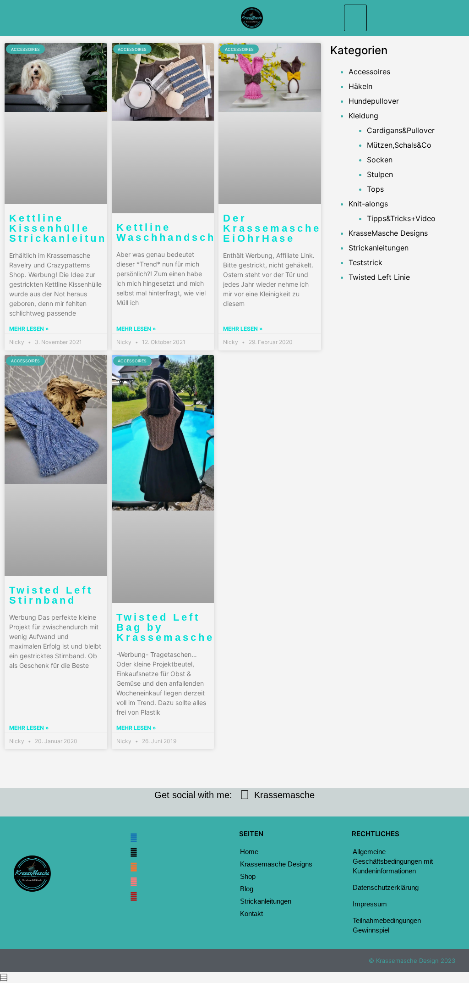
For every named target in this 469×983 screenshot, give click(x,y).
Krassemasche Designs (276, 864)
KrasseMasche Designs (388, 233)
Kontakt (251, 913)
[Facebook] (133, 837)
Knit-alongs (368, 203)
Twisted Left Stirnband (51, 595)
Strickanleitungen (379, 247)
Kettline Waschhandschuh (174, 232)
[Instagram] (133, 852)
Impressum (370, 904)
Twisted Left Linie (379, 277)
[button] (355, 18)
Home (249, 851)
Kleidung (363, 115)
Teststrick (365, 262)
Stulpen (380, 174)
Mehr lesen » (29, 328)
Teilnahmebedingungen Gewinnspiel (387, 925)
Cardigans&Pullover (401, 130)
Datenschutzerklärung (386, 887)
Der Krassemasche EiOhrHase (272, 228)
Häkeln (360, 86)
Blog (246, 889)
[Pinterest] (133, 896)
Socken (380, 159)
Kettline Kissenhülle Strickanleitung (62, 228)
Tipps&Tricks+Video (401, 218)
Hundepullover (374, 101)
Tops (375, 189)
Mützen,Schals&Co (399, 145)
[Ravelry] (133, 881)
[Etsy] (133, 867)
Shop (248, 876)
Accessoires (369, 71)
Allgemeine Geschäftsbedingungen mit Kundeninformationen (393, 861)
